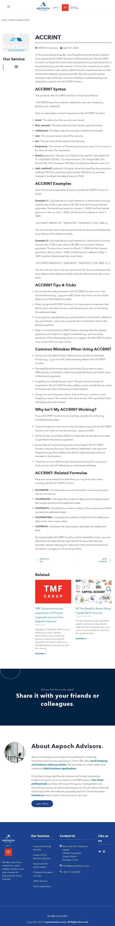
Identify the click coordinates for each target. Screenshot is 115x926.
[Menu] (9, 6)
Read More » (40, 653)
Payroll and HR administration (40, 865)
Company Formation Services (43, 874)
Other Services (40, 881)
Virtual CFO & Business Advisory (42, 857)
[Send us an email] (104, 851)
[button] (16, 66)
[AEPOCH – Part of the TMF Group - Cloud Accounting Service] (57, 7)
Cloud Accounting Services (42, 848)
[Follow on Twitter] (100, 851)
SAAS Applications (42, 886)
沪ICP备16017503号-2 (57, 916)
